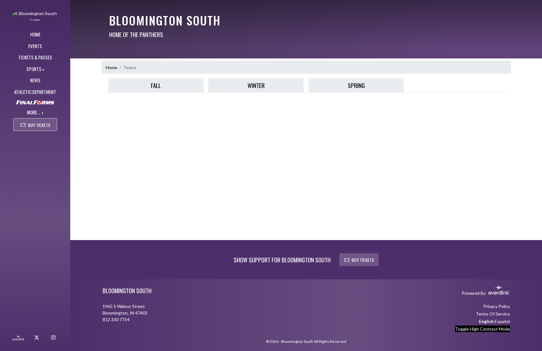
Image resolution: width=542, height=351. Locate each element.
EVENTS (35, 45)
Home (111, 67)
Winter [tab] (256, 85)
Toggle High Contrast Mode (482, 329)
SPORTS (33, 68)
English (486, 321)
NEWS (35, 80)
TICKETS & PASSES (35, 57)
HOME (35, 34)
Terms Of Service (493, 313)
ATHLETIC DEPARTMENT (35, 91)
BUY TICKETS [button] (39, 125)
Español (502, 321)
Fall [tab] (156, 85)
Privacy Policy (496, 306)
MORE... (34, 112)
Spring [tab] (356, 85)
